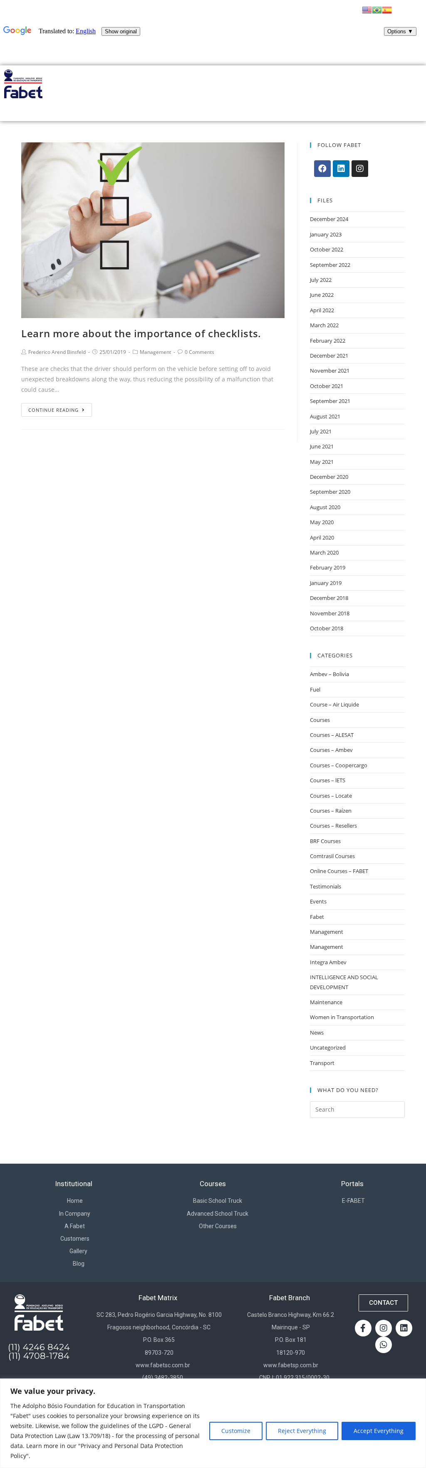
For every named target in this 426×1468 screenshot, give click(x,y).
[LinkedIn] (341, 168)
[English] (367, 9)
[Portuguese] (377, 9)
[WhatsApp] (383, 1344)
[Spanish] (387, 9)
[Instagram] (360, 168)
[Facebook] (322, 168)
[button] (383, 1302)
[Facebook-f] (363, 1328)
